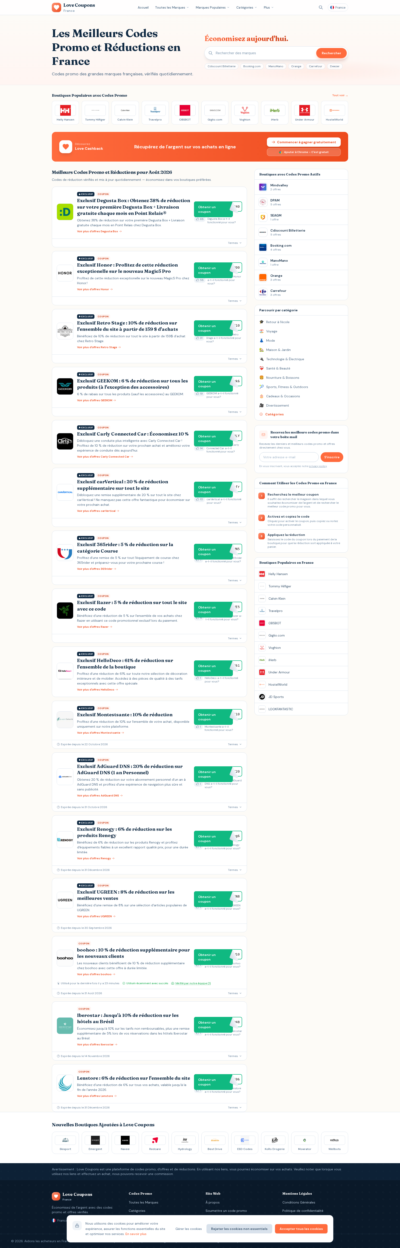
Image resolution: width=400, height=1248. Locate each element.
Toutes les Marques (170, 7)
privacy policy (318, 466)
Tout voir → (340, 95)
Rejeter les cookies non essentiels (239, 1229)
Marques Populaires (211, 7)
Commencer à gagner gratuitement (306, 142)
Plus (267, 7)
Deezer (335, 66)
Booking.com (252, 66)
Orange (296, 66)
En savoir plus (136, 1234)
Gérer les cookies (188, 1229)
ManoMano (276, 66)
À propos (213, 1202)
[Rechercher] (321, 7)
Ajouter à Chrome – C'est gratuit (306, 152)
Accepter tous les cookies (301, 1229)
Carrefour (315, 66)
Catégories (244, 7)
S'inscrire (332, 457)
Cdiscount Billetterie (221, 66)
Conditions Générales (298, 1202)
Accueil (143, 7)
